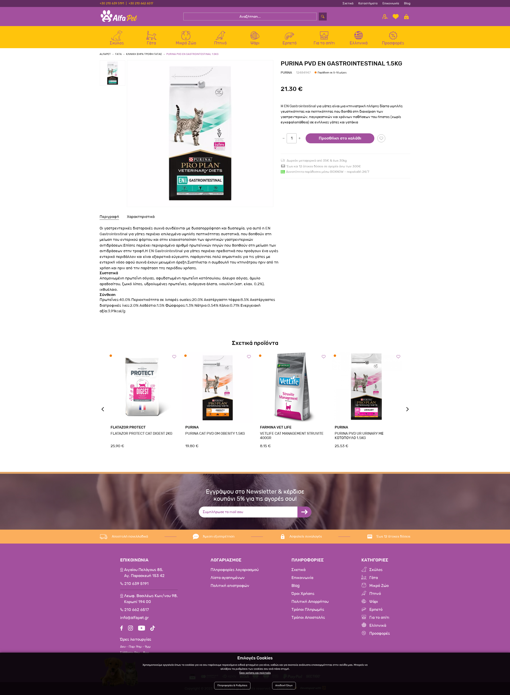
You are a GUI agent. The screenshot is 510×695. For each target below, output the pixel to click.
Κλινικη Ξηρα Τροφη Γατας (144, 54)
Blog (407, 3)
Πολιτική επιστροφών (230, 585)
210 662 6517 (136, 609)
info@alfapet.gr (134, 617)
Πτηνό (375, 593)
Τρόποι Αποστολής (308, 617)
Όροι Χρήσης (302, 593)
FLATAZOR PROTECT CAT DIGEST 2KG (141, 433)
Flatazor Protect (128, 427)
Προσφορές (379, 633)
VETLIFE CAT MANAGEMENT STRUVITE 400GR (292, 435)
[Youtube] (141, 629)
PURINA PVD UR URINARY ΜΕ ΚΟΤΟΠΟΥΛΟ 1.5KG (359, 435)
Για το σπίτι (379, 617)
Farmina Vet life (275, 427)
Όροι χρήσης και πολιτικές (255, 673)
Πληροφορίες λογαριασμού (235, 569)
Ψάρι (373, 601)
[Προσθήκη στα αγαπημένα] (381, 138)
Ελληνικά (377, 625)
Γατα (118, 54)
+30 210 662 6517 (140, 3)
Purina (286, 72)
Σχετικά (348, 3)
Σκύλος (375, 569)
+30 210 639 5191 (112, 3)
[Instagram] (130, 629)
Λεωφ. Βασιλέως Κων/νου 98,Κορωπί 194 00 (151, 598)
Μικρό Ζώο (379, 585)
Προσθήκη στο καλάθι (340, 138)
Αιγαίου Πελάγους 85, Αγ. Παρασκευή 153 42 (144, 572)
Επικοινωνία (390, 3)
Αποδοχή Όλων (284, 685)
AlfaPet (105, 54)
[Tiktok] (152, 629)
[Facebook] (121, 629)
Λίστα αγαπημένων (228, 577)
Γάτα (373, 577)
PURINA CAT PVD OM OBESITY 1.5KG (215, 433)
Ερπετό (375, 609)
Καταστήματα (368, 3)
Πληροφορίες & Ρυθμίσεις (232, 685)
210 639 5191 (136, 583)
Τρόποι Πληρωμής (307, 609)
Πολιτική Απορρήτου (310, 601)
